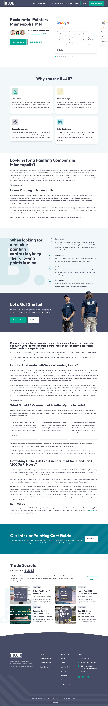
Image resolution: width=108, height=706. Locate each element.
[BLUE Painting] (10, 3)
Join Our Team (65, 667)
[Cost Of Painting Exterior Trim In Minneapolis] (65, 615)
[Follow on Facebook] (79, 677)
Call (36, 42)
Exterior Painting (45, 663)
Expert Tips (82, 587)
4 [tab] (61, 56)
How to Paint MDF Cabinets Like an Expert (87, 592)
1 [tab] (55, 56)
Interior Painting (45, 658)
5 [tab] (63, 56)
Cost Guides (82, 607)
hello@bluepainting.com (88, 662)
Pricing (76, 3)
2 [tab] (57, 56)
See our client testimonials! (37, 34)
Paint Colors (37, 587)
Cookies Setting (67, 699)
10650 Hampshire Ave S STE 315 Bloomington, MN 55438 (89, 668)
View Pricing (91, 539)
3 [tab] (59, 56)
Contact (63, 680)
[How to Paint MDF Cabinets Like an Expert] (65, 595)
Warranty (64, 676)
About (34, 3)
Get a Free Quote (96, 3)
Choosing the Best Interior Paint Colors (41, 612)
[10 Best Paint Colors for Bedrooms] (20, 595)
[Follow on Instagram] (83, 677)
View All (92, 579)
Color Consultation (67, 3)
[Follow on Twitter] (88, 677)
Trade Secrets (65, 684)
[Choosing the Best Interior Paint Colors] (20, 615)
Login (84, 3)
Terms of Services (57, 699)
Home (63, 658)
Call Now (33, 320)
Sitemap (75, 699)
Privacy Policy (47, 699)
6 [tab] (65, 56)
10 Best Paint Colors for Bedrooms (42, 592)
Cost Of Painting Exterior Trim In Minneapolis (84, 612)
